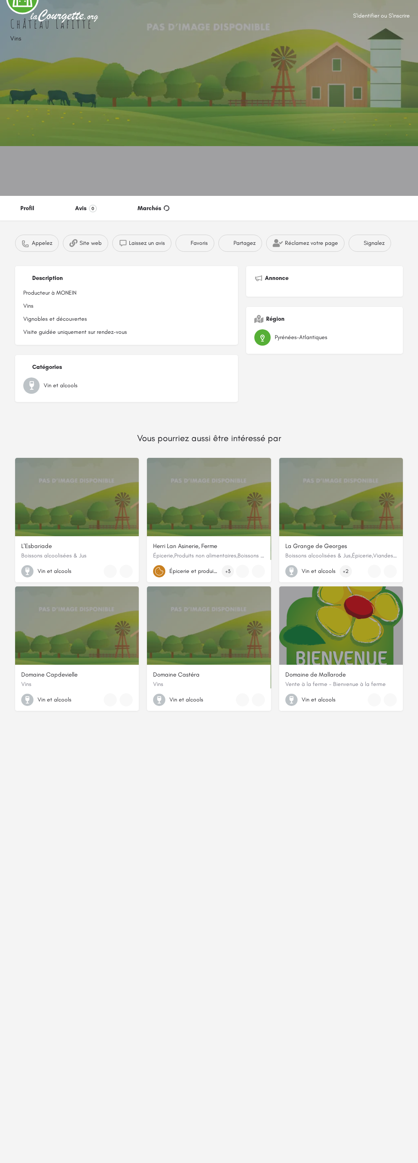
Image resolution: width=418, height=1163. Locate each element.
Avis (84, 208)
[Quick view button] (110, 571)
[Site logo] (65, 16)
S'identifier (366, 15)
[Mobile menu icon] (12, 16)
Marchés (149, 208)
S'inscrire (399, 15)
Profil (27, 208)
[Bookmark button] (126, 571)
